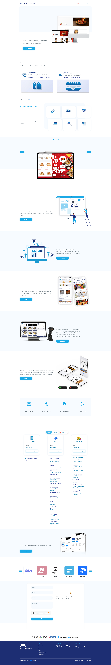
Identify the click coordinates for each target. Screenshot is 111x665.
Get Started (29, 48)
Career (39, 650)
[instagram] (57, 646)
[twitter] (61, 646)
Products (45, 3)
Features (51, 3)
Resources (68, 3)
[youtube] (67, 646)
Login (87, 3)
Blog (39, 648)
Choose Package (32, 451)
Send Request (42, 618)
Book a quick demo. (34, 99)
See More (26, 219)
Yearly (49, 432)
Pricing (62, 3)
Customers (57, 3)
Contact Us (40, 646)
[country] (23, 645)
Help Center (40, 654)
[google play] (87, 647)
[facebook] (59, 646)
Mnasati (31, 660)
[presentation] (22, 152)
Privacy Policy (88, 660)
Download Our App (42, 652)
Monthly (55, 432)
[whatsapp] (69, 646)
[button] (80, 3)
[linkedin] (64, 646)
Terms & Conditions (79, 660)
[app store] (78, 647)
